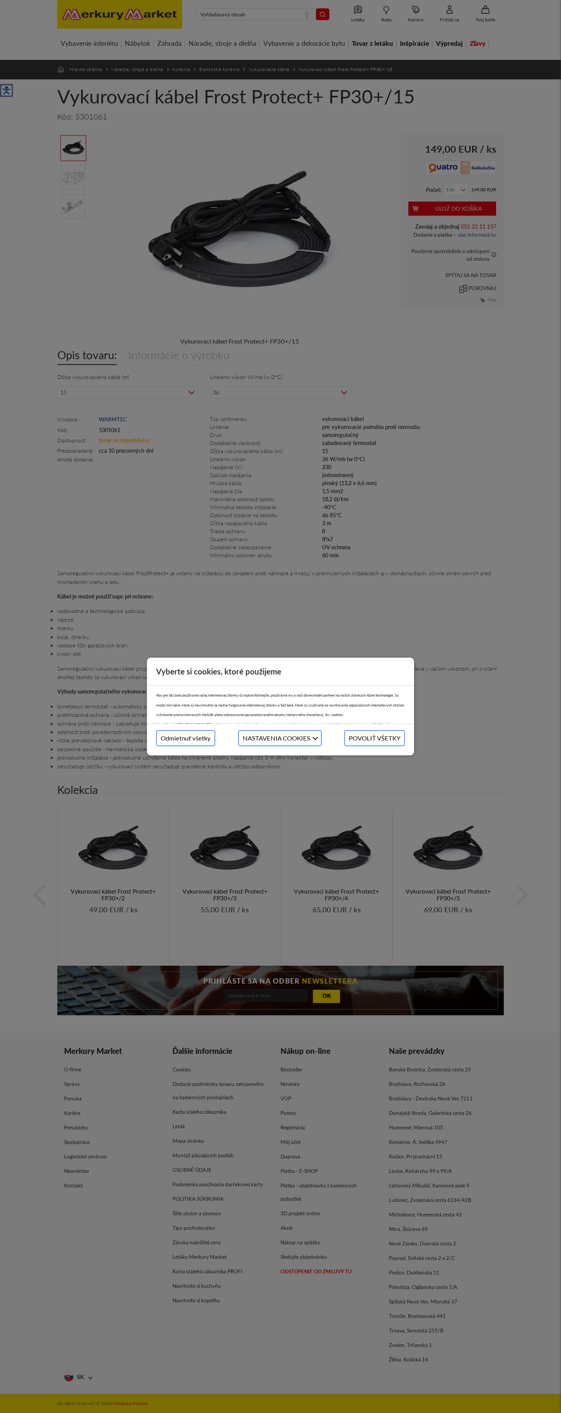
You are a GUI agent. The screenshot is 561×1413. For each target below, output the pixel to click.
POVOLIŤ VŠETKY (374, 738)
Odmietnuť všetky (186, 738)
